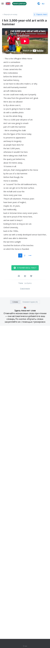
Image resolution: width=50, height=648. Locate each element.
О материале (25, 288)
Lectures (28, 283)
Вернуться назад (10, 14)
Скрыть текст (41, 14)
